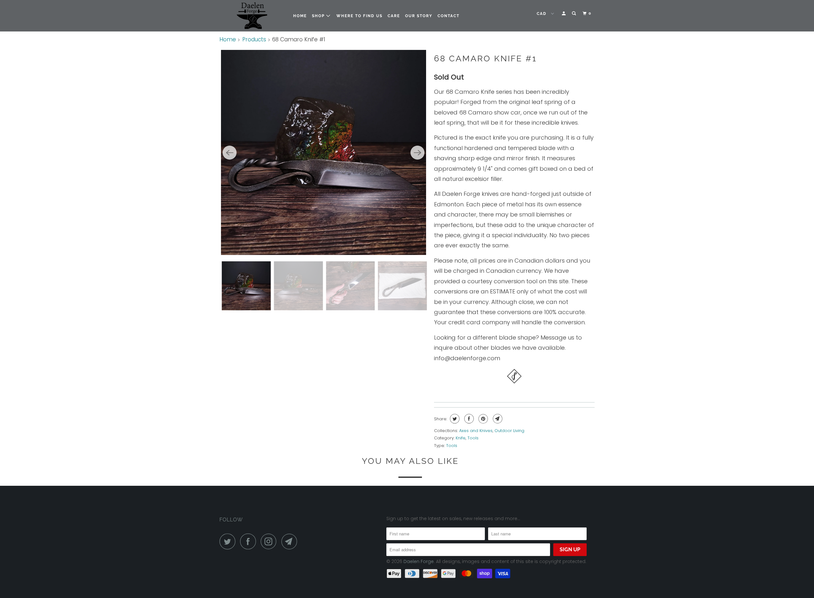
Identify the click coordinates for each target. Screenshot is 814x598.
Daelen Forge (419, 561)
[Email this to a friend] (496, 418)
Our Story (418, 16)
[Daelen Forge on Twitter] (228, 541)
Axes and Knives (476, 431)
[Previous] (230, 153)
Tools (473, 438)
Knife (461, 438)
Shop (319, 16)
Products (254, 39)
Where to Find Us (359, 16)
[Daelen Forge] (252, 15)
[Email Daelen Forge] (290, 541)
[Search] (574, 13)
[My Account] (564, 13)
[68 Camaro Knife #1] (323, 152)
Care (394, 16)
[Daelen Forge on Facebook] (249, 541)
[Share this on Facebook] (468, 418)
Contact (448, 16)
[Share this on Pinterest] (482, 418)
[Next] (417, 153)
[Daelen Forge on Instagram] (270, 541)
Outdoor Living (509, 431)
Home (300, 16)
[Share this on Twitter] (453, 418)
